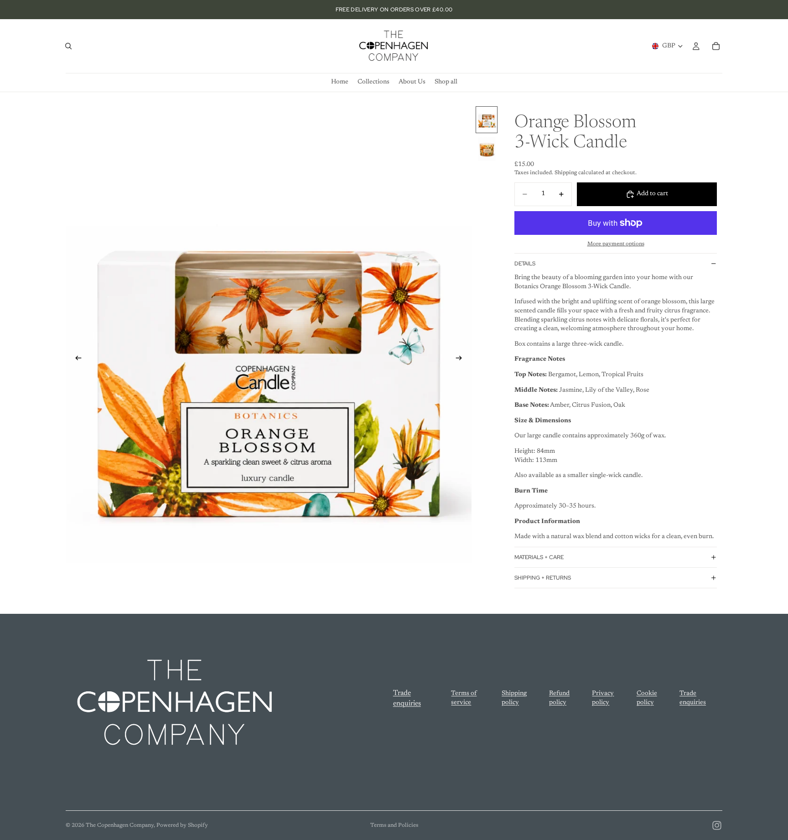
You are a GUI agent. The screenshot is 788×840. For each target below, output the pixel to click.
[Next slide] (461, 360)
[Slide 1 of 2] (487, 119)
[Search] (68, 46)
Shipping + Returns (542, 577)
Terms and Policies (394, 825)
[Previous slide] (76, 360)
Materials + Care (539, 557)
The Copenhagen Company (120, 825)
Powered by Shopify (182, 825)
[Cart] (716, 46)
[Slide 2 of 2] (487, 148)
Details (524, 263)
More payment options (615, 244)
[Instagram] (716, 825)
